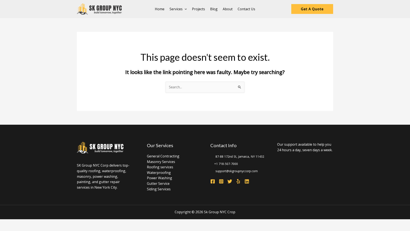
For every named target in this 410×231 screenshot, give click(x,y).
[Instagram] (221, 181)
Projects (198, 9)
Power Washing (159, 178)
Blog (214, 9)
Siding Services (159, 189)
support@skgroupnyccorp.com (236, 171)
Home (159, 9)
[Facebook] (212, 181)
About (228, 9)
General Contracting (163, 156)
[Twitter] (229, 181)
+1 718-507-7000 (226, 164)
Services (176, 9)
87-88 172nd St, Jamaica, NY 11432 (239, 156)
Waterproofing (159, 172)
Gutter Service (158, 183)
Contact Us (246, 9)
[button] (185, 9)
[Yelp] (238, 181)
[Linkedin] (247, 181)
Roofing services (160, 167)
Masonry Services (161, 161)
